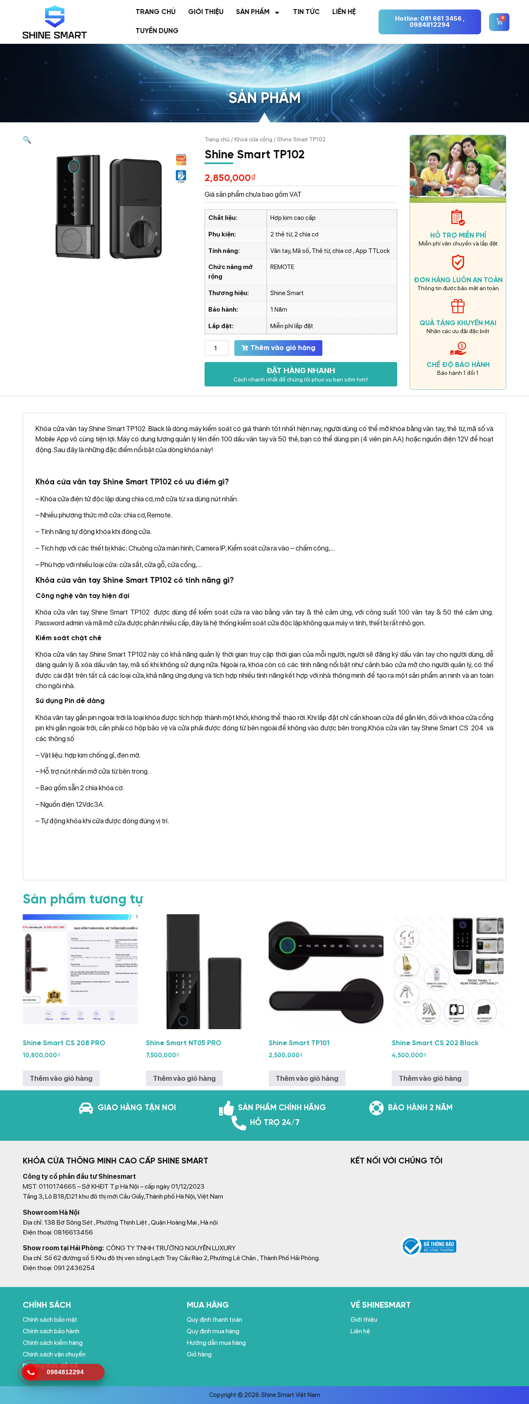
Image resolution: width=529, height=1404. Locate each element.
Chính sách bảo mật (50, 1319)
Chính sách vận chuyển (54, 1354)
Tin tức (306, 12)
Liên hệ (344, 12)
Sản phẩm (252, 12)
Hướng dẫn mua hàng (216, 1343)
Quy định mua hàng (213, 1331)
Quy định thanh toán (214, 1319)
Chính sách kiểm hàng (53, 1343)
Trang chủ (156, 12)
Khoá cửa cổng (253, 139)
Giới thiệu (206, 12)
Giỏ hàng (199, 1354)
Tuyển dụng (157, 31)
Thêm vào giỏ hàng (282, 348)
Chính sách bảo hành (51, 1331)
